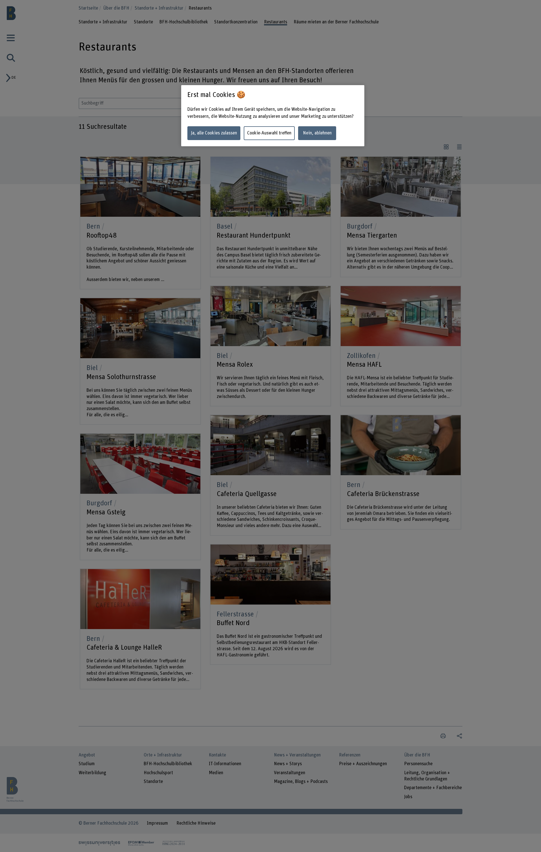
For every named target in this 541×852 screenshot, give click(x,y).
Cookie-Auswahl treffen (269, 133)
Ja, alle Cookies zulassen (214, 133)
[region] (272, 115)
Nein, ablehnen (317, 133)
